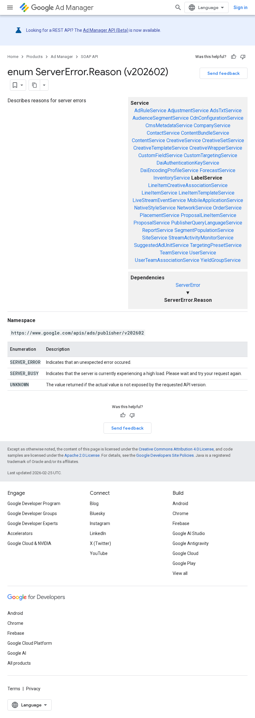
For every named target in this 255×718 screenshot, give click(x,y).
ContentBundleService (205, 133)
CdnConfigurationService (216, 118)
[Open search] (178, 7)
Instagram (100, 523)
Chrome (180, 513)
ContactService (163, 133)
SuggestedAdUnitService (161, 245)
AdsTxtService (226, 110)
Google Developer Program (33, 503)
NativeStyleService (155, 208)
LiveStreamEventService (159, 200)
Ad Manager (74, 7)
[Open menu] (10, 7)
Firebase (181, 523)
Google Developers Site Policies (165, 455)
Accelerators (20, 533)
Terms (13, 688)
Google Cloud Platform (29, 643)
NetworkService (194, 208)
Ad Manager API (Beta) (105, 30)
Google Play (184, 563)
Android (180, 503)
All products (19, 663)
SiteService (154, 238)
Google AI (16, 653)
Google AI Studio (189, 533)
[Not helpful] (243, 56)
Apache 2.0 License (82, 455)
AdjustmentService (188, 110)
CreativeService (183, 140)
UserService (202, 253)
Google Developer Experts (32, 523)
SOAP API (89, 56)
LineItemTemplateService (206, 193)
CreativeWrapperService (215, 148)
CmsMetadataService (169, 125)
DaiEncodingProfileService (169, 170)
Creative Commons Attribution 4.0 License (176, 449)
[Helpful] (233, 56)
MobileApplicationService (215, 200)
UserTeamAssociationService (167, 260)
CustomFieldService (160, 155)
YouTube (99, 553)
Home (12, 56)
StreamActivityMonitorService (201, 238)
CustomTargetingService (210, 155)
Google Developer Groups (32, 513)
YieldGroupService (221, 260)
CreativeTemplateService (160, 148)
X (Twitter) (100, 543)
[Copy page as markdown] (34, 85)
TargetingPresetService (216, 245)
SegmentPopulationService (204, 230)
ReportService (157, 230)
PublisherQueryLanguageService (206, 223)
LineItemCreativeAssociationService (188, 185)
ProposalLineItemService (208, 215)
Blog (94, 503)
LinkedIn (98, 533)
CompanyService (212, 125)
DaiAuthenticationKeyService (187, 163)
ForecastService (217, 170)
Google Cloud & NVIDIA (29, 543)
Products (34, 56)
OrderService (227, 208)
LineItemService (159, 193)
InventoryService (171, 178)
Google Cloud (185, 553)
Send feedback (223, 73)
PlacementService (159, 215)
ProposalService (151, 223)
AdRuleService (150, 110)
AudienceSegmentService (160, 118)
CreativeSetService (223, 140)
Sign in (241, 7)
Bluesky (97, 513)
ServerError (188, 285)
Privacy (33, 688)
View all (180, 573)
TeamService (174, 253)
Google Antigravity (191, 543)
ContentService (148, 140)
